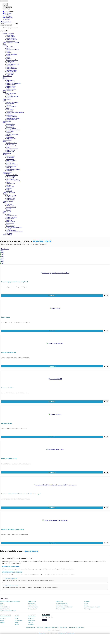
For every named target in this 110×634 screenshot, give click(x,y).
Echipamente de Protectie (12, 49)
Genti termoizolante (11, 160)
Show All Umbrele (8, 201)
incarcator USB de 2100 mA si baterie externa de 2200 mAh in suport (21, 494)
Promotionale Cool (30, 627)
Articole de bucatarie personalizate (15, 112)
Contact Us (2, 618)
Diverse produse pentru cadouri (14, 231)
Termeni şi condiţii (60, 609)
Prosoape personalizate (12, 60)
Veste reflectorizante (11, 68)
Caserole (8, 105)
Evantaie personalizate (12, 148)
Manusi (8, 57)
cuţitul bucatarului (6, 423)
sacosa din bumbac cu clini (9, 458)
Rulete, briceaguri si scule (12, 118)
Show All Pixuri (7, 140)
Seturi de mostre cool (5, 609)
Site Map (2, 622)
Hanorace (8, 52)
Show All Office (7, 234)
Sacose (5, 154)
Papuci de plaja (10, 151)
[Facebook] (43, 617)
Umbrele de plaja (10, 198)
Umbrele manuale (10, 199)
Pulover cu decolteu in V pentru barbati (12, 529)
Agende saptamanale (11, 39)
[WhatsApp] (52, 617)
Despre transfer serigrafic (62, 605)
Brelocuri (5, 79)
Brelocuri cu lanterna (11, 81)
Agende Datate (10, 35)
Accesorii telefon (10, 176)
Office (4, 212)
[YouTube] (49, 617)
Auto (4, 77)
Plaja (4, 141)
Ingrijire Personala (11, 106)
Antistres (8, 214)
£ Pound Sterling (8, 7)
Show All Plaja (7, 153)
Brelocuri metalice (11, 89)
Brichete (8, 113)
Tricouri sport (9, 65)
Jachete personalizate (11, 54)
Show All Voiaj (7, 211)
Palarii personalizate (11, 143)
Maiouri (8, 55)
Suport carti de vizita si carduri (14, 227)
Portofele (8, 208)
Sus (45, 620)
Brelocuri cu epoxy (11, 84)
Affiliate (16, 622)
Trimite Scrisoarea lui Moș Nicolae (8, 610)
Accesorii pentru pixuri (12, 134)
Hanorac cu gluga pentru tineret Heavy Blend (14, 282)
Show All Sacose (7, 172)
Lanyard (8, 229)
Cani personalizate (11, 93)
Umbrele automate (11, 196)
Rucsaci (8, 210)
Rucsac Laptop (10, 205)
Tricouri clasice (10, 73)
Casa (4, 100)
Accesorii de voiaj (11, 207)
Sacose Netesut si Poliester (13, 169)
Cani (4, 92)
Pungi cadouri (10, 162)
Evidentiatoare (10, 137)
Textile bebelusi (10, 61)
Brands (1, 603)
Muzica (8, 189)
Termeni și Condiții (70, 633)
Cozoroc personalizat (11, 146)
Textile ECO (9, 63)
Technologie (6, 173)
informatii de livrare (4, 607)
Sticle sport (9, 95)
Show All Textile (7, 76)
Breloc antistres (10, 80)
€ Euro (5, 3)
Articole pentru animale (12, 102)
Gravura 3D (9, 233)
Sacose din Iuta (10, 157)
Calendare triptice (10, 41)
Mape (7, 224)
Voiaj (4, 202)
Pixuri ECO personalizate (12, 129)
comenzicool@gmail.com (56, 630)
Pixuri (4, 122)
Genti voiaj (9, 204)
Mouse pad (9, 188)
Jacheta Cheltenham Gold (8, 352)
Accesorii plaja (10, 144)
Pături (7, 108)
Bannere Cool (59, 601)
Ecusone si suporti (11, 230)
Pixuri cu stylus (10, 127)
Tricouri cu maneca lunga (12, 64)
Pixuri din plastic (10, 124)
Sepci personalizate (11, 71)
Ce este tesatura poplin (61, 603)
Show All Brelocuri (8, 90)
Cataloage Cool (31, 603)
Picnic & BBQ (10, 109)
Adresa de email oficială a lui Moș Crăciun (10, 601)
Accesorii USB (10, 178)
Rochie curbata (5, 317)
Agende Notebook (11, 38)
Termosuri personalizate (12, 96)
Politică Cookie (62, 633)
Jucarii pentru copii (11, 115)
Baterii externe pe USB (12, 179)
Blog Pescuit (81, 627)
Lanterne (8, 185)
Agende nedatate (10, 36)
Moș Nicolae (47, 627)
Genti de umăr (10, 159)
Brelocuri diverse (10, 87)
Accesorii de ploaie (11, 195)
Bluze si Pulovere (10, 46)
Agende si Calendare (8, 33)
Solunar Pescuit (63, 627)
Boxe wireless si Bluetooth (13, 180)
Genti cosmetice (10, 156)
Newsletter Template (33, 607)
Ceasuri (8, 182)
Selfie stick (9, 191)
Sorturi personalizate (11, 119)
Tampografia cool (32, 609)
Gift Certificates (18, 620)
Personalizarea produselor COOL (92, 607)
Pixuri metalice (10, 125)
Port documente (10, 226)
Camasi (8, 48)
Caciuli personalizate (11, 70)
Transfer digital (87, 609)
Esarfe (8, 147)
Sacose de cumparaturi (12, 164)
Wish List (30, 622)
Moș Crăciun (55, 627)
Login (8, 14)
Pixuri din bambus (11, 128)
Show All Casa (7, 121)
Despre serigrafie (32, 605)
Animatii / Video (32, 601)
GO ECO (86, 605)
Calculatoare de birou (11, 215)
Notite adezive (10, 218)
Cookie (86, 603)
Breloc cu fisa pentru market (13, 83)
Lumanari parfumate (11, 116)
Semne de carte (10, 223)
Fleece (8, 51)
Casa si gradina (10, 103)
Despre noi (2, 605)
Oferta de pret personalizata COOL (64, 607)
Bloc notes (9, 220)
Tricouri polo (9, 74)
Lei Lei (5, 5)
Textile (5, 45)
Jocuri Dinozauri (73, 627)
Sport (4, 44)
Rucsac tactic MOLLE (7, 388)
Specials (17, 624)
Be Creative (87, 601)
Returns (2, 620)
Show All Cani (7, 99)
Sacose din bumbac (11, 166)
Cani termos (9, 97)
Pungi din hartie (10, 163)
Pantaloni (8, 58)
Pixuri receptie (10, 131)
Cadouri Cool (40, 627)
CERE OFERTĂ (52, 295)
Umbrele (5, 194)
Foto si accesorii (10, 183)
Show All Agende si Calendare (11, 42)
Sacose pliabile (10, 170)
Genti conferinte (10, 221)
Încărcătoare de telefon (12, 175)
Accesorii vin (9, 111)
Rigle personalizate (11, 138)
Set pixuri (8, 132)
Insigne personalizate (11, 217)
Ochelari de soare (10, 150)
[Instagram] (46, 617)
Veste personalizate (11, 67)
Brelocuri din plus (11, 86)
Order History (31, 620)
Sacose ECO (9, 167)
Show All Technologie (9, 192)
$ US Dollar (6, 9)
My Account (31, 618)
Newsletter (31, 624)
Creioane (8, 135)
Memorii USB (10, 186)
